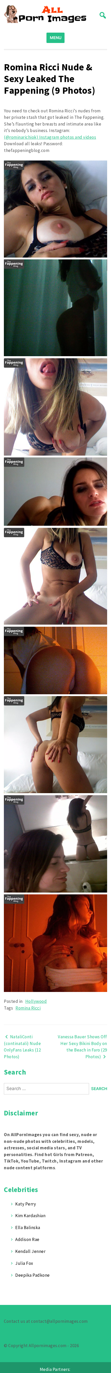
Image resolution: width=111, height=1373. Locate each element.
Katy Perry (25, 1204)
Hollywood (36, 1001)
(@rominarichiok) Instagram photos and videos (50, 137)
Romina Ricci (28, 1008)
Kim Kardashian (30, 1215)
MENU (55, 37)
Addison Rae (27, 1239)
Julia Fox (24, 1263)
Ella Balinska (27, 1227)
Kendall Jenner (30, 1251)
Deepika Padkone (32, 1275)
